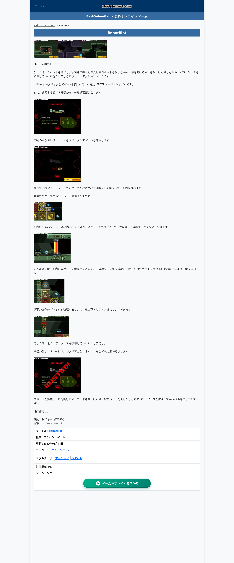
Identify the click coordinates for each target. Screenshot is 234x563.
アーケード (62, 458)
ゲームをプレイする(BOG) (117, 483)
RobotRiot (55, 431)
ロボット (76, 458)
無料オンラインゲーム (44, 25)
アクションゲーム (60, 450)
